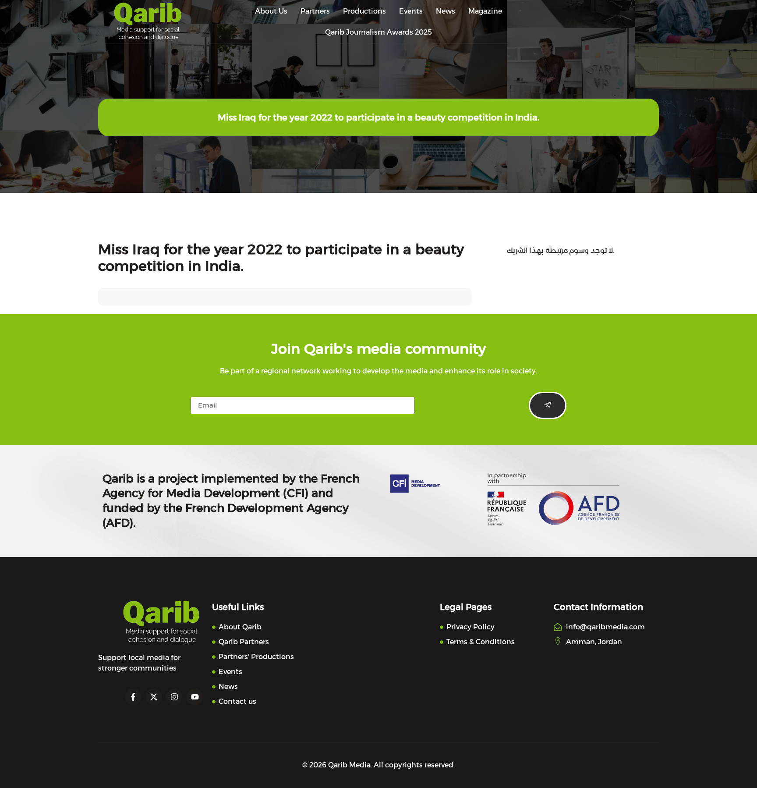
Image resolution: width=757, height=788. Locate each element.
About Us (271, 11)
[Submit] (547, 405)
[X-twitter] (153, 697)
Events (411, 11)
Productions (364, 11)
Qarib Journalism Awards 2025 (378, 32)
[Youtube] (195, 697)
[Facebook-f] (133, 697)
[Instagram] (174, 697)
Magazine (485, 11)
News (445, 11)
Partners (315, 11)
